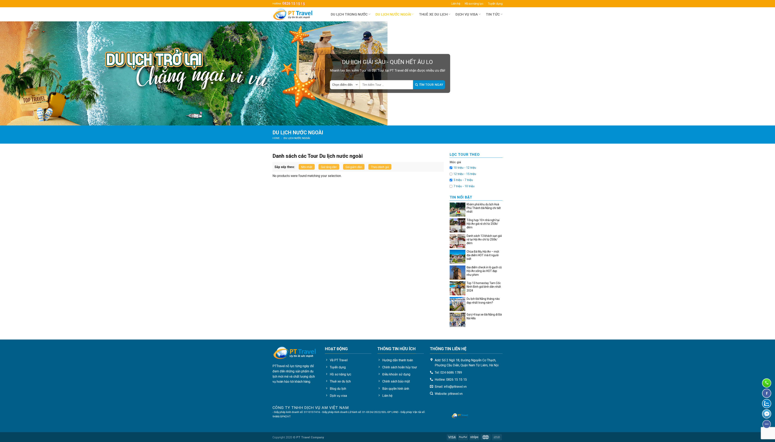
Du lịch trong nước (349, 14)
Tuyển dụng (495, 3)
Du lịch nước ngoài (393, 14)
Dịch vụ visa (467, 14)
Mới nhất (306, 167)
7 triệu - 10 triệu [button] (463, 186)
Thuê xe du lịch (433, 14)
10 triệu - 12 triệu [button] (464, 167)
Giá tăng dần (329, 167)
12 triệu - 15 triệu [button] (464, 174)
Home (276, 138)
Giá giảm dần (354, 167)
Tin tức (493, 14)
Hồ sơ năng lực (474, 3)
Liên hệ (455, 3)
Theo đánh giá (380, 167)
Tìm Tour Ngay (430, 85)
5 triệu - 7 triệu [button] (463, 180)
